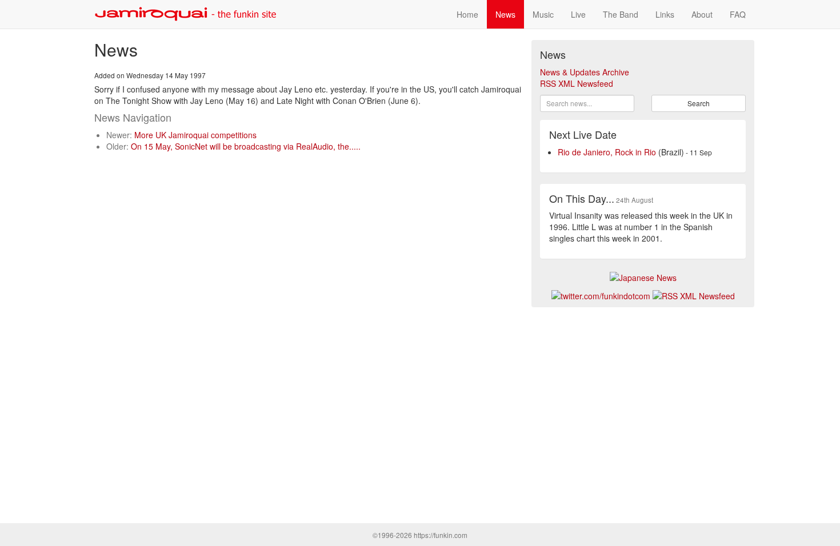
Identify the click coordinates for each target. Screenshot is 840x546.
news (505, 14)
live (578, 14)
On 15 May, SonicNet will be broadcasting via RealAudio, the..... (246, 146)
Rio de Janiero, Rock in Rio (607, 152)
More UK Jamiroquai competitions (195, 134)
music (543, 14)
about (702, 14)
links (664, 14)
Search (698, 103)
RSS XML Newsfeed (576, 83)
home (467, 14)
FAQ (738, 14)
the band (620, 14)
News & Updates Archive (584, 72)
